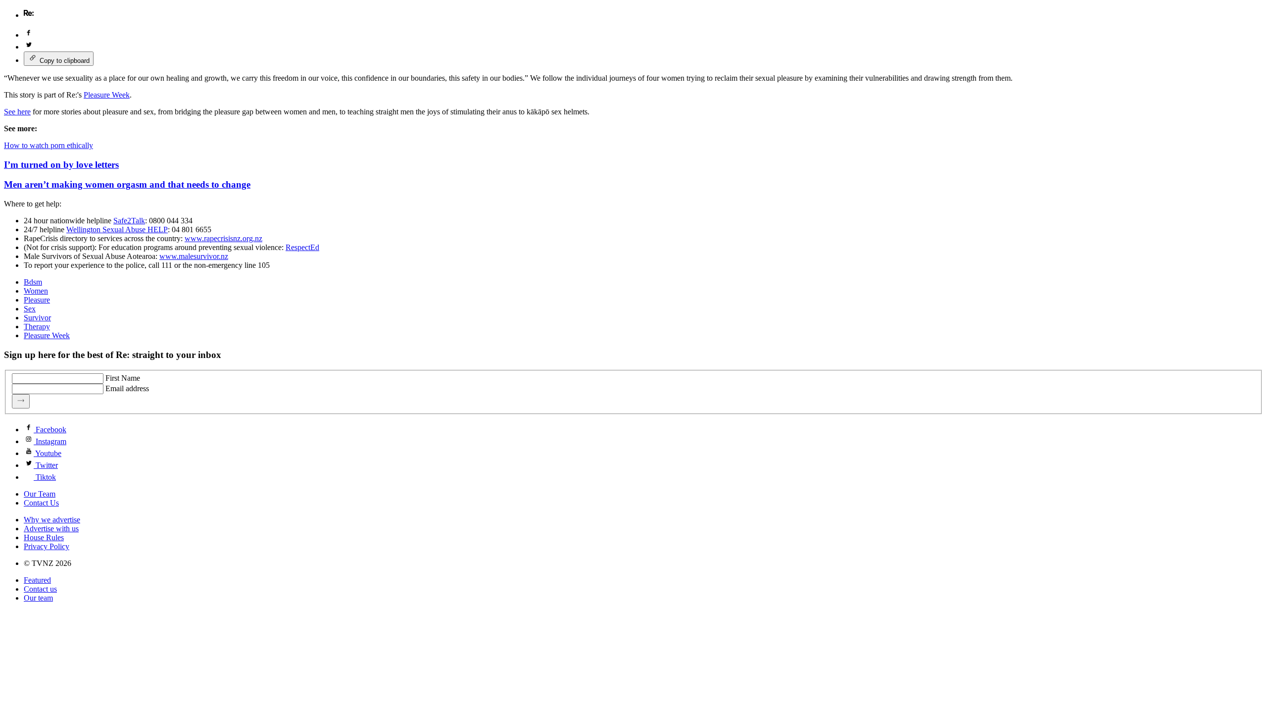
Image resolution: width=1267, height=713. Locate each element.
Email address (127, 388)
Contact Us (41, 503)
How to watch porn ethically (48, 145)
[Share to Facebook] (29, 35)
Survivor (37, 317)
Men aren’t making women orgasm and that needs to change (127, 184)
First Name (122, 378)
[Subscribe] (21, 401)
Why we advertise (52, 519)
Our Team (39, 494)
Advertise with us (51, 528)
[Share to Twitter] (29, 47)
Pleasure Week (47, 335)
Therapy (37, 326)
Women (36, 291)
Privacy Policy (46, 546)
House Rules (44, 537)
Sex (30, 309)
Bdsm (33, 282)
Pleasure (37, 300)
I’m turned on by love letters (61, 164)
